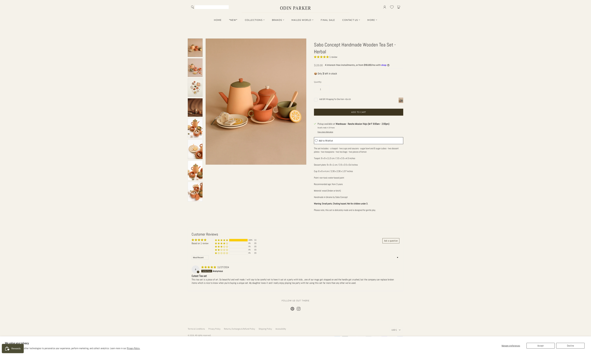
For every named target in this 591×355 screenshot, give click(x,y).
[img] (209, 267)
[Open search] (192, 7)
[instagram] (298, 309)
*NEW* (233, 19)
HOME (218, 19)
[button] (321, 57)
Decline (570, 345)
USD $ (394, 329)
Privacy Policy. (133, 348)
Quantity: (318, 81)
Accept (540, 345)
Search (226, 7)
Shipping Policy (265, 328)
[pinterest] (292, 309)
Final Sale (328, 19)
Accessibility (280, 328)
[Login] (384, 7)
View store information (325, 132)
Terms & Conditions (196, 328)
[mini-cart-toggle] (399, 7)
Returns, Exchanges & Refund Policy (239, 328)
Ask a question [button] (391, 240)
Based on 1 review (200, 243)
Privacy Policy (214, 328)
